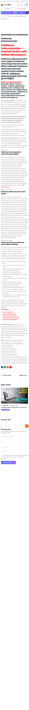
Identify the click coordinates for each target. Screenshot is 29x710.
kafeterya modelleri (6, 360)
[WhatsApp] (5, 367)
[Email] (8, 367)
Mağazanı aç (18, 1)
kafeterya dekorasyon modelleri (9, 354)
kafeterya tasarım (6, 362)
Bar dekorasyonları (7, 312)
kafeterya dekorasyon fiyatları (9, 351)
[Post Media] (14, 396)
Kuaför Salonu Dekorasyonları (10, 317)
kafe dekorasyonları (17, 340)
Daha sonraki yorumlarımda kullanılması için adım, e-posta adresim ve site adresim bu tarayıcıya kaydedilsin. (14, 457)
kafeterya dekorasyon (7, 346)
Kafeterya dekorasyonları (9, 316)
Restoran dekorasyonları (9, 314)
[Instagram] (11, 367)
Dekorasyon (10, 16)
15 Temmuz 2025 (13, 405)
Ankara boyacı (11, 237)
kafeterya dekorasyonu (21, 357)
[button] (27, 12)
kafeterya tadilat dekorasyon (19, 360)
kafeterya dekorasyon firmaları (9, 349)
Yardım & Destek (24, 1)
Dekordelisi (5, 405)
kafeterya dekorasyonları (7, 357)
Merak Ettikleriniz (9, 1)
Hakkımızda (3, 1)
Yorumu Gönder (7, 462)
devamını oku (4, 409)
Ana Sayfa (3, 16)
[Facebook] (2, 367)
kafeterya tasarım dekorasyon (19, 362)
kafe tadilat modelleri (18, 343)
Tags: (2, 340)
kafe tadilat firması (6, 343)
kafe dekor (8, 340)
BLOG (14, 1)
